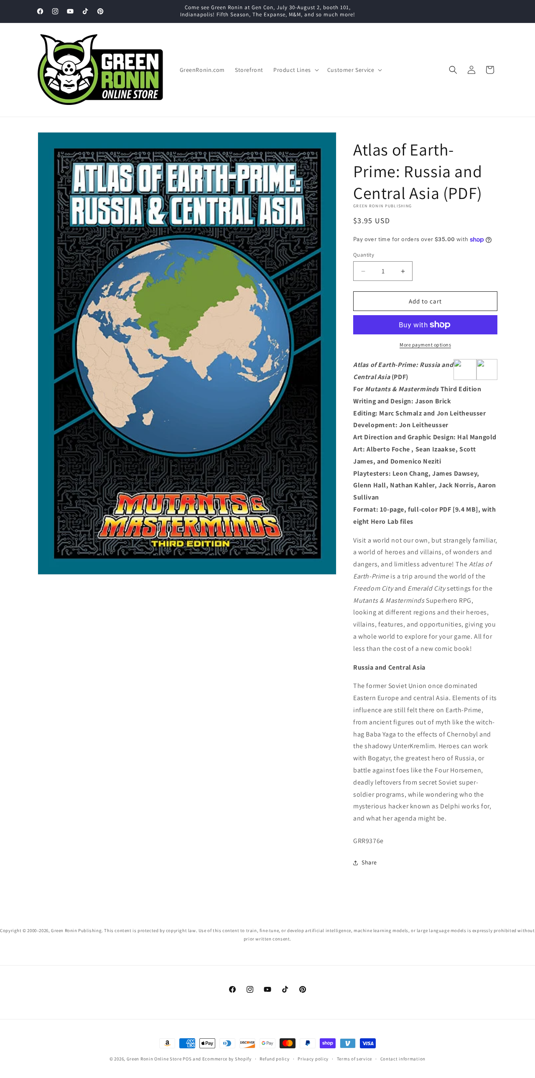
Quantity (363, 254)
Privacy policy (313, 1058)
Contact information (402, 1058)
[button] (295, 70)
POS (187, 1059)
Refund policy (274, 1058)
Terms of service (354, 1058)
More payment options (425, 344)
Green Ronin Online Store (154, 1059)
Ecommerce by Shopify (227, 1059)
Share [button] (369, 862)
